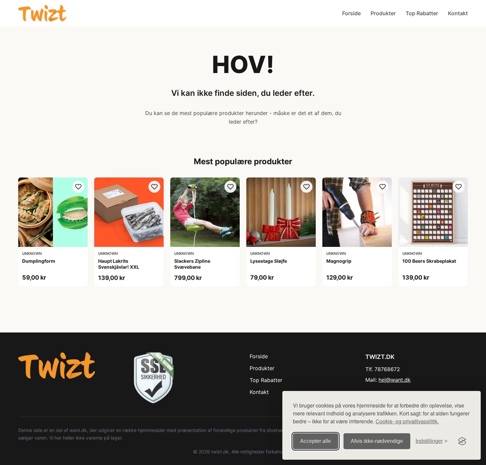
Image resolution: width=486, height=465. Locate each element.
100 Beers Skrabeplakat (429, 261)
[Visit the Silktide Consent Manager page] (462, 441)
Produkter (383, 13)
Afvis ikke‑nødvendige (377, 441)
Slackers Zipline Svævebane (192, 264)
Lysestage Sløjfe (268, 261)
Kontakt (458, 13)
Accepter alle (315, 441)
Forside (351, 13)
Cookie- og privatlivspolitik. (407, 421)
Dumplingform (38, 261)
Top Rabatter (422, 13)
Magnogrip (338, 261)
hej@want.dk (395, 379)
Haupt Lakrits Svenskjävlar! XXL (118, 264)
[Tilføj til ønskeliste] (78, 187)
